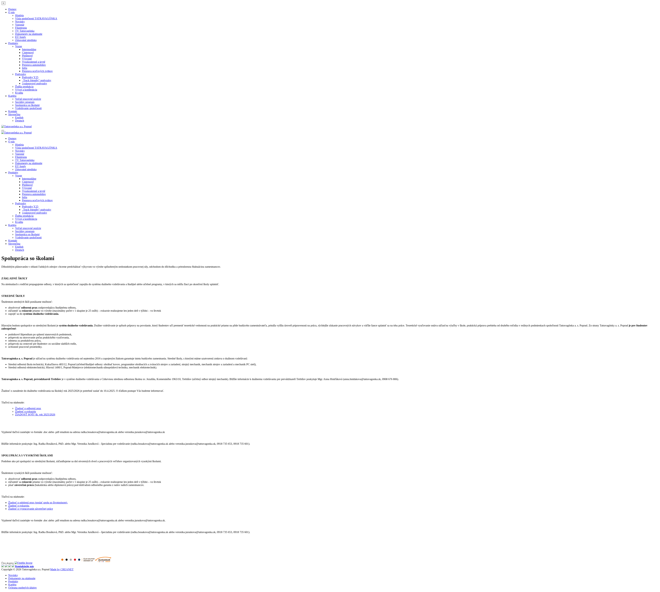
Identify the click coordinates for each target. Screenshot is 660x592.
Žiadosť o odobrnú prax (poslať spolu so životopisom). (38, 502)
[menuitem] (14, 114)
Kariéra (12, 95)
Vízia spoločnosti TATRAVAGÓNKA (36, 18)
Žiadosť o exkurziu (25, 411)
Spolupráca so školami (27, 105)
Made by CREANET (62, 569)
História (19, 15)
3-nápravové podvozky (34, 83)
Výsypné (27, 58)
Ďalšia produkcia (24, 86)
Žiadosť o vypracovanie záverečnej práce (30, 508)
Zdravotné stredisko (26, 40)
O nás (11, 12)
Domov (12, 9)
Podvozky (20, 74)
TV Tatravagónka (24, 30)
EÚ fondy (20, 37)
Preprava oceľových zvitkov (37, 71)
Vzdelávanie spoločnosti (28, 108)
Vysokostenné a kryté (33, 61)
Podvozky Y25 (30, 77)
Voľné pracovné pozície (28, 98)
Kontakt (12, 111)
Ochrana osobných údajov (22, 587)
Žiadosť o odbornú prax (28, 408)
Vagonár (19, 24)
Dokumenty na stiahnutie (28, 33)
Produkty (13, 43)
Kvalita (19, 92)
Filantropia (21, 27)
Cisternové (28, 52)
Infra (24, 68)
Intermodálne (29, 49)
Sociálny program (24, 102)
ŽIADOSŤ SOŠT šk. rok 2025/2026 (35, 414)
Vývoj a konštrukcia (26, 89)
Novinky (20, 21)
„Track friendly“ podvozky (36, 80)
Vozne (18, 46)
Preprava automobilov (34, 64)
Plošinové (27, 55)
